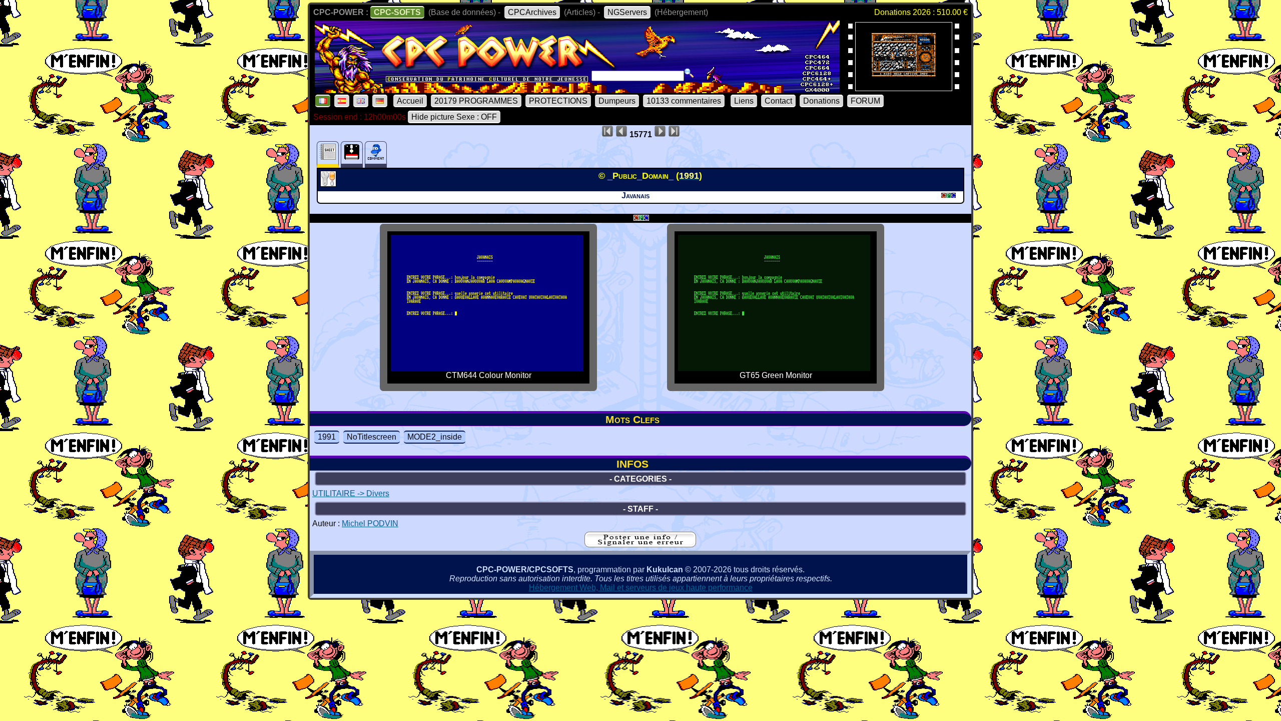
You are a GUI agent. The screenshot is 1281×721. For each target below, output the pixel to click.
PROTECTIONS (558, 101)
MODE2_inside (434, 437)
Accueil (410, 101)
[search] (689, 73)
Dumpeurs (616, 101)
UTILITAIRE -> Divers (350, 493)
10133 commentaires (684, 101)
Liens (744, 101)
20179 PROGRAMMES (476, 101)
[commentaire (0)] (376, 154)
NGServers (627, 12)
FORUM (865, 101)
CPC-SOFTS (397, 12)
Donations (821, 101)
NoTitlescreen (371, 437)
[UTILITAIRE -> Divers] (329, 184)
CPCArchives (532, 12)
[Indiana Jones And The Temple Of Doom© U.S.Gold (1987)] (904, 88)
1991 (327, 437)
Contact (778, 101)
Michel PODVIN (370, 523)
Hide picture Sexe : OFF (454, 117)
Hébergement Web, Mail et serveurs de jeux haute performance (641, 587)
